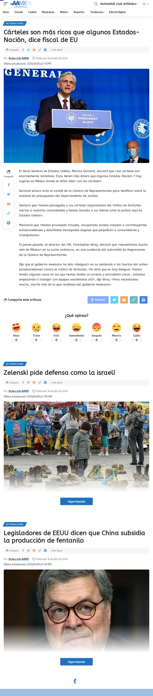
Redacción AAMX (19, 58)
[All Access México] (21, 4)
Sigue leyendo (76, 501)
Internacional (15, 23)
